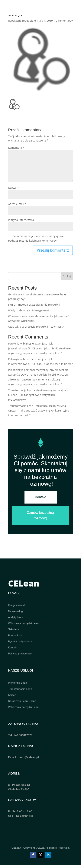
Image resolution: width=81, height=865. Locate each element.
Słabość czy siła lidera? (58, 364)
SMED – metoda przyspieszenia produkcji (34, 304)
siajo (33, 20)
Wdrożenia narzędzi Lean (23, 623)
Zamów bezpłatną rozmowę (40, 515)
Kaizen (12, 694)
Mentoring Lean (17, 682)
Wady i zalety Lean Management (28, 310)
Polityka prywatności (20, 653)
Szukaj (67, 276)
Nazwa (13, 187)
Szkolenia (14, 629)
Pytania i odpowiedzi (20, 641)
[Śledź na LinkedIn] (48, 855)
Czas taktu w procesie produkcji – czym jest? (36, 326)
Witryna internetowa (21, 220)
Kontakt (40, 497)
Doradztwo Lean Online (22, 700)
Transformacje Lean (20, 688)
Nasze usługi (15, 611)
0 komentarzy (64, 20)
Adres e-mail (17, 204)
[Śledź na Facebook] (33, 855)
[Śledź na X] (40, 855)
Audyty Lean (15, 617)
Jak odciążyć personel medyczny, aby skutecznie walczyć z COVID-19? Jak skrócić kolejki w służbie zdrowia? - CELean (38, 374)
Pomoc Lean (15, 635)
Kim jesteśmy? (16, 605)
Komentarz (16, 147)
